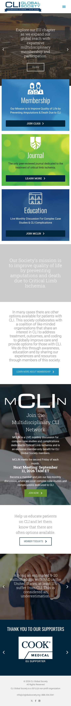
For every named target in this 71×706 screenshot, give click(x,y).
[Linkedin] (39, 701)
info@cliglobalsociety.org (28, 695)
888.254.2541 (48, 695)
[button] (64, 6)
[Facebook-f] (36, 701)
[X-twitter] (32, 701)
